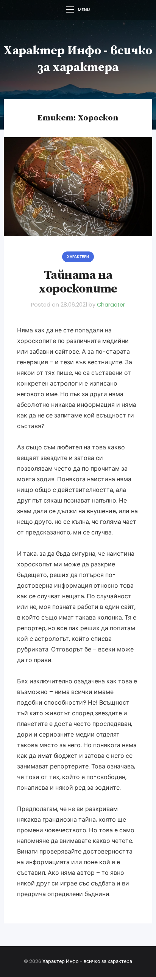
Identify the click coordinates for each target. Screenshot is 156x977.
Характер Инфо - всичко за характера (87, 961)
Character (111, 304)
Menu (84, 9)
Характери (78, 256)
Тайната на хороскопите (78, 282)
